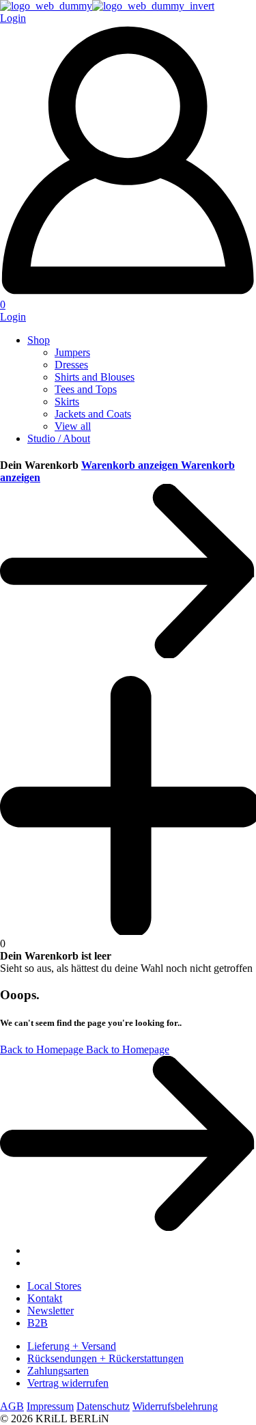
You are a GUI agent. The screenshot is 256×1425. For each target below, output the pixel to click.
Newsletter (50, 1310)
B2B (37, 1323)
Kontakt (44, 1298)
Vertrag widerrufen (68, 1383)
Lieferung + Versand (71, 1346)
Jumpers (72, 352)
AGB (12, 1406)
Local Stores (54, 1286)
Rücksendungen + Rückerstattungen (105, 1358)
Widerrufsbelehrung (175, 1406)
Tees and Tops (86, 389)
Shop (38, 340)
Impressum (50, 1406)
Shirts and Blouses (94, 377)
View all (73, 426)
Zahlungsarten (58, 1370)
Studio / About (58, 438)
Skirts (67, 401)
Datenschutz (103, 1406)
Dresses (71, 364)
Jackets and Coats (93, 414)
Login (13, 317)
